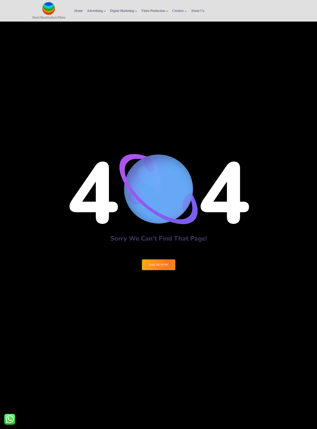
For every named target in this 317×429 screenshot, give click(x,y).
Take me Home (158, 264)
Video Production (153, 11)
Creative (178, 11)
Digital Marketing (122, 11)
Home (78, 11)
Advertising (95, 11)
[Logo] (49, 10)
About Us (197, 11)
